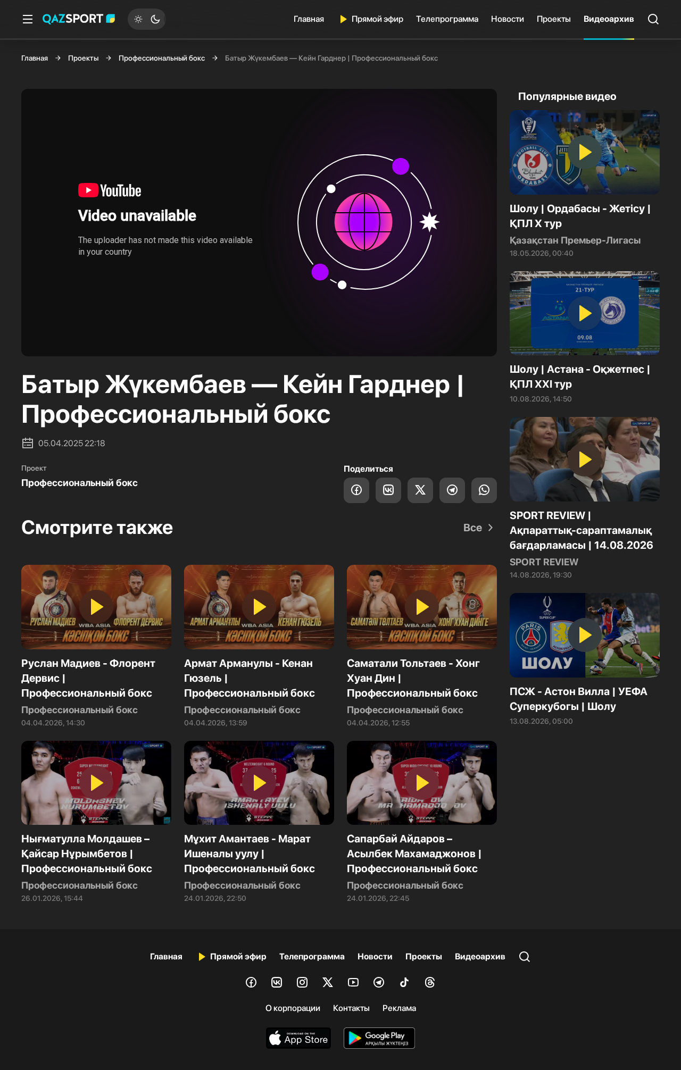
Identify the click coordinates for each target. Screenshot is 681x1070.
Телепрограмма (447, 19)
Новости (507, 19)
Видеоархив (609, 19)
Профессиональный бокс (162, 58)
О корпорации (292, 1008)
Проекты (554, 19)
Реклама (399, 1008)
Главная (309, 19)
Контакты (351, 1008)
